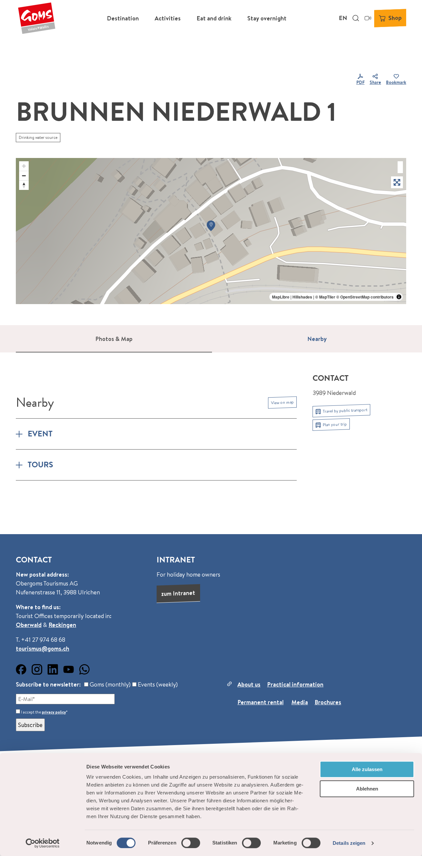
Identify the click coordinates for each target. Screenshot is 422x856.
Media (299, 702)
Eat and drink (213, 18)
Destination (123, 18)
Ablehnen (367, 788)
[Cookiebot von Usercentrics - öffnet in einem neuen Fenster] (43, 843)
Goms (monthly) (109, 684)
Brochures (328, 702)
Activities (168, 18)
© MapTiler (325, 297)
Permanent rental (260, 702)
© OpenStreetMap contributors (365, 297)
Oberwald (29, 625)
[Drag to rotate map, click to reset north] (24, 185)
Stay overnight (266, 18)
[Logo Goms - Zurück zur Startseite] (36, 18)
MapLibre (280, 297)
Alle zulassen (367, 769)
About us (248, 684)
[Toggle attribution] (399, 297)
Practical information (295, 684)
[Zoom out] (24, 175)
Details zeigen (349, 843)
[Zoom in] (24, 166)
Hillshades (302, 297)
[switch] (190, 843)
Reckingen (62, 625)
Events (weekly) (157, 684)
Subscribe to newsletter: (48, 684)
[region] (211, 231)
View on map (282, 402)
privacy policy (54, 712)
